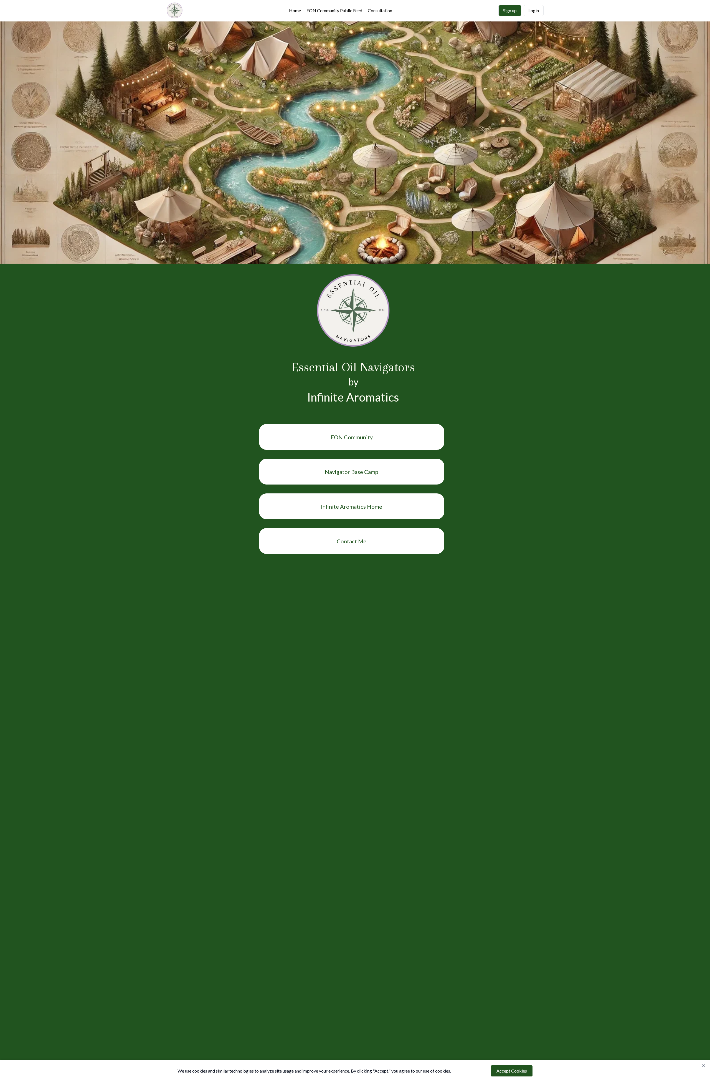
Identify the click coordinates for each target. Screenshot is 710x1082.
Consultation (380, 10)
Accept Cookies (511, 1070)
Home (295, 10)
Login (533, 10)
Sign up (510, 10)
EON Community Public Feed (334, 10)
